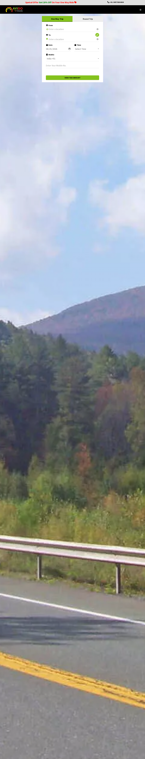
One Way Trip (57, 19)
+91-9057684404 (117, 2)
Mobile (51, 54)
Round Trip (88, 19)
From (50, 25)
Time (78, 45)
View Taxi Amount (72, 78)
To (49, 35)
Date (50, 45)
